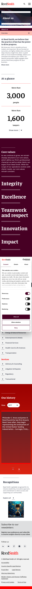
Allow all (16, 317)
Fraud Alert (5, 570)
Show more (5, 65)
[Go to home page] (8, 4)
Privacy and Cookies (7, 582)
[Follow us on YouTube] (8, 546)
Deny (15, 328)
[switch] (27, 298)
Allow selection (16, 322)
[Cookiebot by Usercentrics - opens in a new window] (23, 260)
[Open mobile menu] (29, 4)
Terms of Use (22, 582)
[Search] (24, 4)
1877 (10, 405)
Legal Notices (16, 570)
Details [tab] (16, 264)
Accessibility (5, 563)
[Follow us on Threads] (25, 546)
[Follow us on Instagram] (19, 546)
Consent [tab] (5, 264)
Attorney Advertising (8, 573)
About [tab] (26, 264)
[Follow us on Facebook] (14, 546)
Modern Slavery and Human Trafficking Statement (13, 578)
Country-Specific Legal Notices (11, 566)
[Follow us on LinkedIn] (3, 546)
